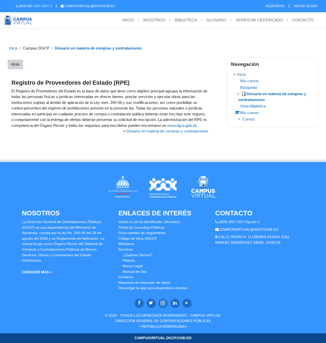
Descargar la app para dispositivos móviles (152, 288)
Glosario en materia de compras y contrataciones (98, 48)
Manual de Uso (135, 272)
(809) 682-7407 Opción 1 (239, 222)
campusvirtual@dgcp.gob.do (89, 6)
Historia (129, 260)
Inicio (128, 20)
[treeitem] (272, 97)
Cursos (248, 119)
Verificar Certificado (259, 20)
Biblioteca (186, 20)
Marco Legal (133, 266)
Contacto (303, 20)
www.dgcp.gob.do (182, 125)
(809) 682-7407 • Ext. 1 (35, 6)
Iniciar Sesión (305, 6)
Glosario (216, 20)
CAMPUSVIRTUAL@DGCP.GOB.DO (249, 229)
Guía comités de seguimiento (142, 233)
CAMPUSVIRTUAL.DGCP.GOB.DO (163, 338)
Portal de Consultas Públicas (141, 227)
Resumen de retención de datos (144, 282)
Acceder (172, 222)
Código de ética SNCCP (137, 238)
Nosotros (154, 20)
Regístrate (275, 6)
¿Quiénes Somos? (138, 255)
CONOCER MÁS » (37, 272)
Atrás (15, 64)
